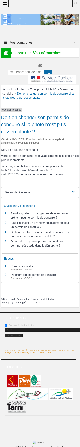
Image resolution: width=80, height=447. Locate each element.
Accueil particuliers (14, 89)
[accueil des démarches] (40, 65)
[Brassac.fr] (40, 22)
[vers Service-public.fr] (52, 79)
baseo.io (35, 302)
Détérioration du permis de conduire (33, 274)
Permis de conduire (23, 266)
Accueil (20, 53)
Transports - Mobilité (43, 89)
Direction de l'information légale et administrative (29, 299)
